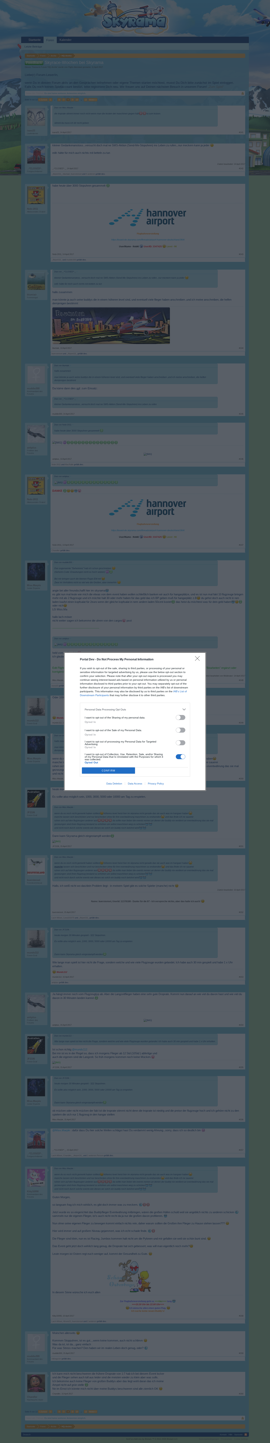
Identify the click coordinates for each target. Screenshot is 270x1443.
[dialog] (135, 721)
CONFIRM (108, 770)
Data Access (135, 783)
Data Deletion (114, 783)
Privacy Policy (156, 783)
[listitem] (135, 709)
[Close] (198, 659)
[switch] (180, 717)
